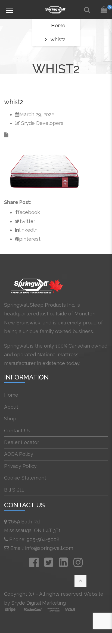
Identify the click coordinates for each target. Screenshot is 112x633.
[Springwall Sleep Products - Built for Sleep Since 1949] (55, 9)
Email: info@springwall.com (41, 548)
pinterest (30, 239)
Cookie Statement (25, 478)
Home (58, 25)
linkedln (28, 230)
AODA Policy (18, 454)
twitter (27, 221)
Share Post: (18, 202)
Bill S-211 (14, 490)
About (11, 407)
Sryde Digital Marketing (38, 603)
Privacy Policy (20, 466)
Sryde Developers (42, 123)
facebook (29, 212)
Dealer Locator (21, 442)
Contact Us (17, 430)
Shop (10, 418)
